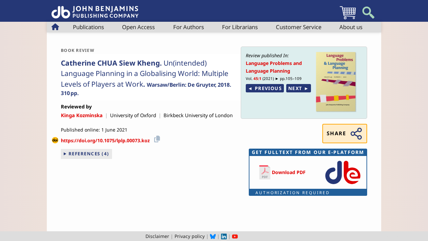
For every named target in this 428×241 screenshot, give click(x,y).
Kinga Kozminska (82, 115)
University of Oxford (133, 115)
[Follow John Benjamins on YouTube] (235, 236)
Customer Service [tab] (298, 27)
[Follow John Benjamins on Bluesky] (213, 236)
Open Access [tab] (138, 27)
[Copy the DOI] (156, 138)
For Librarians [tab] (240, 27)
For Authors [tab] (188, 27)
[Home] (94, 8)
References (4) (89, 154)
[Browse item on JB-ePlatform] (342, 184)
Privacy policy (190, 236)
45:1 (257, 78)
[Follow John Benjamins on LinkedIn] (224, 236)
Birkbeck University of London (198, 115)
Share (336, 133)
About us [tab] (350, 27)
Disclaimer (157, 236)
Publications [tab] (88, 27)
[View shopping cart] (348, 19)
